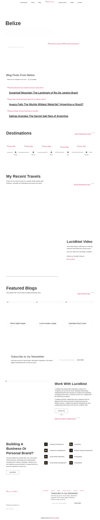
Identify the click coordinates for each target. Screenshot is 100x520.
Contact (80, 2)
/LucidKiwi (72, 259)
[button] (71, 46)
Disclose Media (55, 518)
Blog (39, 2)
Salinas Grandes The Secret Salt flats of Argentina (38, 116)
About (33, 2)
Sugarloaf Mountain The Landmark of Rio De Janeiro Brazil (43, 92)
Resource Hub (62, 2)
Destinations (24, 2)
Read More (13, 336)
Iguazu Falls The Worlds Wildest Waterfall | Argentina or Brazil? (46, 104)
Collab (72, 2)
